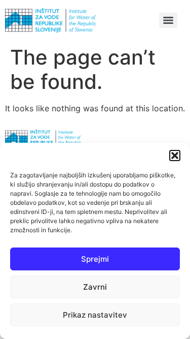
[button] (175, 155)
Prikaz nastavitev (95, 315)
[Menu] (168, 20)
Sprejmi (95, 259)
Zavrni (95, 287)
